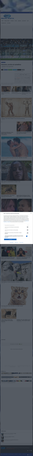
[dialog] (16, 228)
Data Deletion (11, 242)
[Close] (31, 213)
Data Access (16, 242)
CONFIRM (10, 239)
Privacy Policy (21, 242)
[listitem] (16, 225)
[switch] (27, 227)
